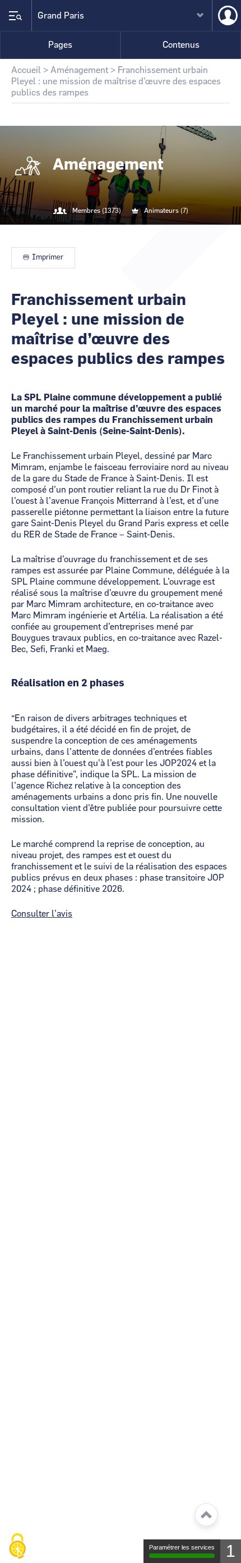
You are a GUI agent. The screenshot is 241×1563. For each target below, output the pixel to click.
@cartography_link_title (107, 233)
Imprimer (47, 257)
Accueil (26, 70)
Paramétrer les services (182, 1547)
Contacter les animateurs (134, 233)
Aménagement (79, 70)
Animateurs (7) (166, 210)
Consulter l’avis (41, 913)
